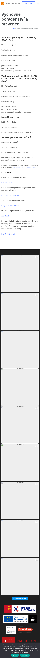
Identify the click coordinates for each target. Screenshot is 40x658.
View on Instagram (21, 598)
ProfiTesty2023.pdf (8, 234)
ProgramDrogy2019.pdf (10, 195)
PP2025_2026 (6, 182)
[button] (20, 273)
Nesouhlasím (25, 655)
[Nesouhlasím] (38, 650)
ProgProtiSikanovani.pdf (10, 206)
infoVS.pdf (5, 216)
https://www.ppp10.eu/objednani (24, 168)
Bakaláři (28, 3)
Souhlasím (15, 655)
